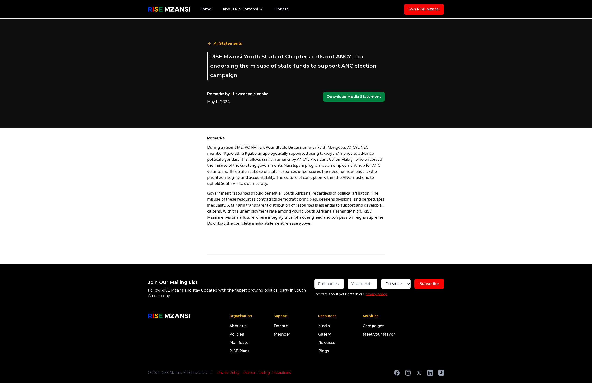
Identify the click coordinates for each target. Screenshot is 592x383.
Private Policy (228, 372)
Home (205, 9)
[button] (243, 9)
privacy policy (376, 294)
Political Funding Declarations (267, 372)
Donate (281, 9)
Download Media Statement (354, 96)
